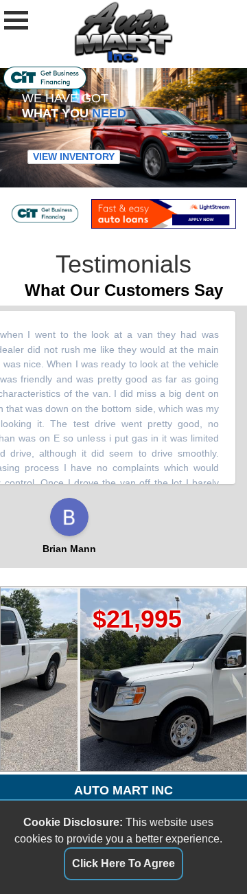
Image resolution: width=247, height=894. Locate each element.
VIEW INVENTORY (74, 157)
